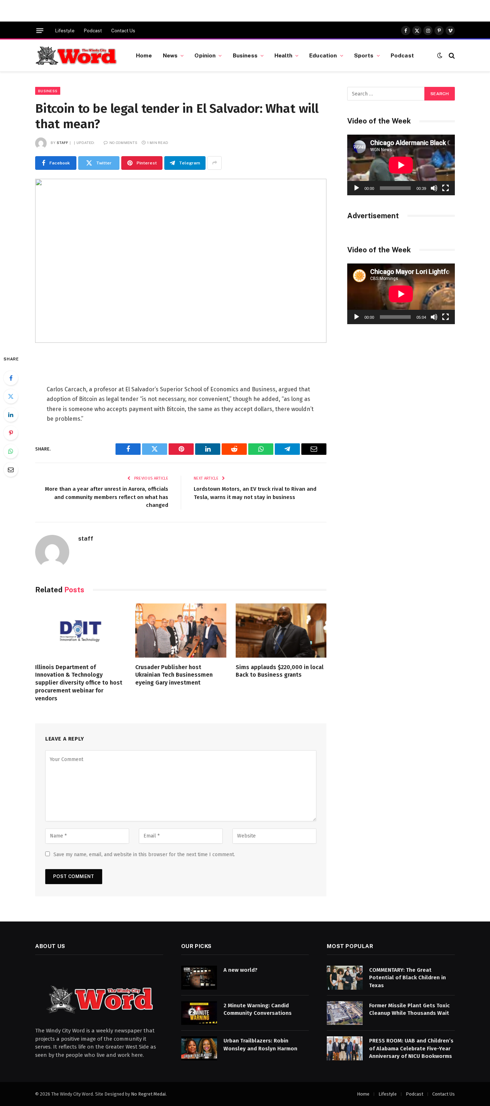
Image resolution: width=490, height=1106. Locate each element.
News (170, 55)
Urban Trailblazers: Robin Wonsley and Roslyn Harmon (260, 1044)
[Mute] (434, 188)
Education (323, 55)
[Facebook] (11, 378)
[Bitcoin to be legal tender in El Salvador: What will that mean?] (180, 261)
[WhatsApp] (11, 451)
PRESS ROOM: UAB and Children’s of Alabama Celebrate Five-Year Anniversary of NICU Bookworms (411, 1048)
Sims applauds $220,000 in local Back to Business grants (280, 671)
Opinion (205, 55)
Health (283, 55)
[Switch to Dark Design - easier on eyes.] (439, 55)
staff (63, 142)
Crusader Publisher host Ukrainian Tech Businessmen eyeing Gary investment (174, 675)
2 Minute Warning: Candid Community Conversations (257, 1009)
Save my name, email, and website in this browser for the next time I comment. (144, 854)
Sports (364, 55)
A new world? (240, 970)
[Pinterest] (11, 433)
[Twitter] (11, 396)
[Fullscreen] (445, 188)
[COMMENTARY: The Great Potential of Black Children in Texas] (345, 978)
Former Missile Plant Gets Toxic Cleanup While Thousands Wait (409, 1009)
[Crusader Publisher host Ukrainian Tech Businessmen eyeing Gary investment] (180, 630)
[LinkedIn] (11, 414)
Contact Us (123, 30)
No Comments (123, 142)
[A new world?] (199, 978)
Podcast (93, 30)
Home (144, 55)
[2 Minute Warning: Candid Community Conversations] (199, 1013)
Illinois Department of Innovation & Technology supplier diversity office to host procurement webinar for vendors (78, 683)
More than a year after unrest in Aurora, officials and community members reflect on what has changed (106, 497)
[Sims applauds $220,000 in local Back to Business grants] (281, 630)
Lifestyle (65, 30)
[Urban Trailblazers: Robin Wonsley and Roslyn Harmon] (199, 1048)
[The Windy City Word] (76, 55)
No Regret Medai (148, 1094)
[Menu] (39, 31)
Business (245, 55)
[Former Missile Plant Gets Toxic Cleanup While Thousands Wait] (345, 1013)
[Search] (451, 55)
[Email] (11, 469)
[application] (401, 165)
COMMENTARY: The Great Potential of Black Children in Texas (407, 978)
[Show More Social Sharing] (214, 163)
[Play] (356, 188)
